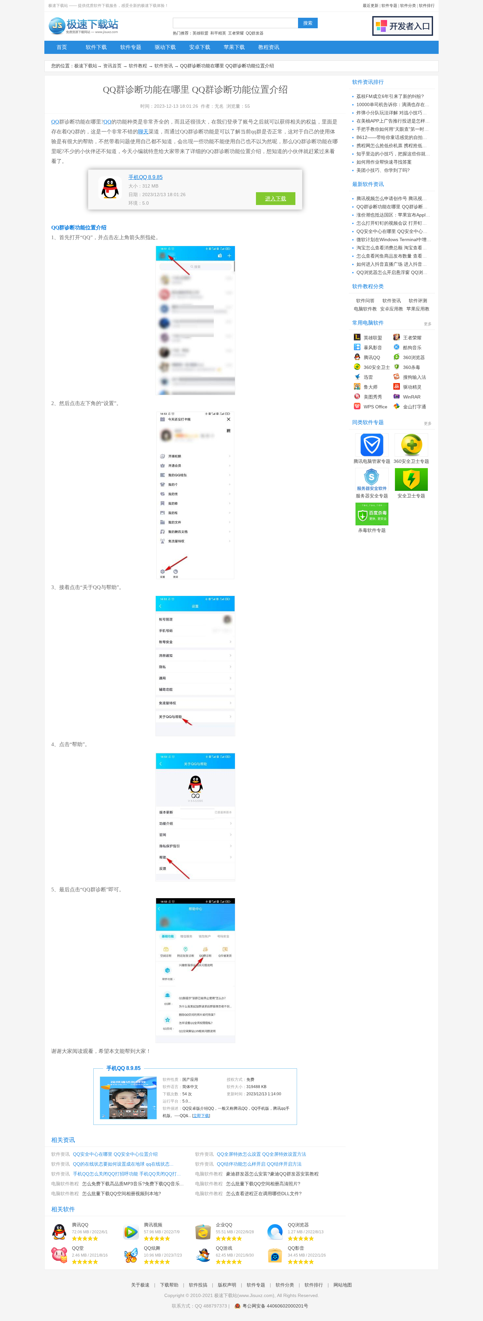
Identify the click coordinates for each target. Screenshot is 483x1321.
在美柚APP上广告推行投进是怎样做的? (396, 121)
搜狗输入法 (414, 377)
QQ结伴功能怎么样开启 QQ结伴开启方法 (259, 1164)
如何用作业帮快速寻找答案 (384, 162)
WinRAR (412, 396)
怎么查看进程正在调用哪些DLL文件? (264, 1193)
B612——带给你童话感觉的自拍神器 (394, 137)
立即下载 (201, 1115)
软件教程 (138, 65)
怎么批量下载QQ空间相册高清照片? (263, 1183)
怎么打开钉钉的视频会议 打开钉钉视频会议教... (405, 223)
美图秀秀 (373, 396)
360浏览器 (414, 357)
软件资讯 (163, 65)
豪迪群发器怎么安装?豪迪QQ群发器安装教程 (272, 1173)
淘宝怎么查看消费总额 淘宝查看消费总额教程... (405, 247)
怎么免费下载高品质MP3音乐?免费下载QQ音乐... (133, 1183)
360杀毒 (411, 367)
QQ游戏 (224, 1248)
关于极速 (140, 1284)
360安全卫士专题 (411, 461)
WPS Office (375, 406)
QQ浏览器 (298, 1224)
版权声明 (227, 1284)
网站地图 (343, 1284)
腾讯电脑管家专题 (372, 461)
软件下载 (96, 47)
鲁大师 (371, 387)
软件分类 (408, 5)
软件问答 (365, 300)
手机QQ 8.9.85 (145, 177)
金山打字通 (414, 406)
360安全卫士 (377, 367)
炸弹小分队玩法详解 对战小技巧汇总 (393, 112)
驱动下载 (165, 47)
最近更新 (371, 5)
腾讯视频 (153, 1224)
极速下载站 (85, 65)
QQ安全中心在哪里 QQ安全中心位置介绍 (115, 1154)
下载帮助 (169, 1284)
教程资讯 (268, 47)
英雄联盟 (200, 33)
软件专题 (389, 5)
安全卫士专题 (411, 495)
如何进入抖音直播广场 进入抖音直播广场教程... (405, 264)
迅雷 (368, 377)
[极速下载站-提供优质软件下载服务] (83, 34)
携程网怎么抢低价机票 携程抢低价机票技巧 (400, 145)
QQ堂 (78, 1248)
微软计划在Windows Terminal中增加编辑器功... (404, 239)
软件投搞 (198, 1284)
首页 (62, 47)
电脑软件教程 (209, 1173)
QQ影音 (296, 1248)
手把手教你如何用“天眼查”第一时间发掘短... (401, 129)
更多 (428, 324)
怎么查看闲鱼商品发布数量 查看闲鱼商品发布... (405, 256)
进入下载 (275, 198)
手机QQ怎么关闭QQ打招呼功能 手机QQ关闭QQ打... (127, 1173)
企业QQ (224, 1224)
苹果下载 (234, 47)
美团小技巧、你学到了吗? (383, 170)
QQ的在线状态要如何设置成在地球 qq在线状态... (123, 1164)
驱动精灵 (412, 387)
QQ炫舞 (152, 1248)
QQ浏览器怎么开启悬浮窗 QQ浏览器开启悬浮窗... (407, 272)
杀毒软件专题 (372, 530)
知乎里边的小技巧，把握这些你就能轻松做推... (404, 153)
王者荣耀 (236, 33)
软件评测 (418, 300)
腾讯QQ (80, 1224)
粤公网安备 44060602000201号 (275, 1306)
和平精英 (218, 33)
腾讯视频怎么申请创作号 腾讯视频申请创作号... (405, 198)
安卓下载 (199, 47)
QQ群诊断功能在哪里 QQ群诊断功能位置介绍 (403, 206)
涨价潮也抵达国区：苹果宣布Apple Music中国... (405, 214)
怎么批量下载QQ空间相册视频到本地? (121, 1193)
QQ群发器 (255, 33)
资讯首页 (112, 65)
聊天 (143, 131)
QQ (55, 122)
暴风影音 (373, 347)
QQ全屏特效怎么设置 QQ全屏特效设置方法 (261, 1154)
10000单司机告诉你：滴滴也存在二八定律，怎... (406, 104)
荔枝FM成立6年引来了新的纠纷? (390, 96)
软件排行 (427, 5)
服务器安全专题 (372, 495)
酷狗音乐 (412, 347)
